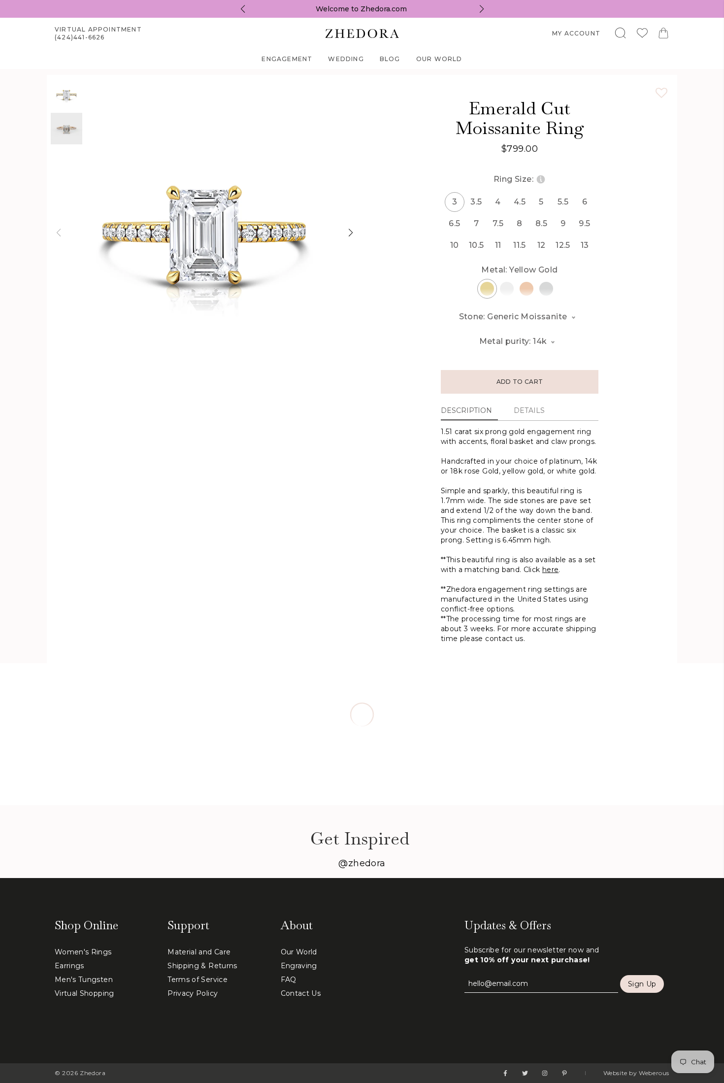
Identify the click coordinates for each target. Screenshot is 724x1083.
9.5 (584, 223)
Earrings (69, 965)
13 (585, 245)
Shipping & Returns (202, 965)
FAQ (288, 979)
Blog (390, 59)
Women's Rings (83, 952)
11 (498, 245)
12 (541, 245)
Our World (439, 59)
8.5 (541, 223)
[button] (58, 232)
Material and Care (198, 952)
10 (454, 245)
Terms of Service (197, 979)
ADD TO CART (519, 381)
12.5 (563, 245)
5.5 (563, 201)
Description (466, 410)
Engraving (299, 965)
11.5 (519, 245)
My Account (576, 33)
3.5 (476, 201)
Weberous (654, 1073)
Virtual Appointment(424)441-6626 (98, 33)
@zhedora (362, 863)
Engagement (287, 59)
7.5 (498, 223)
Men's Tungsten (84, 979)
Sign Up (642, 984)
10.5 (476, 245)
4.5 (520, 201)
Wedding (345, 59)
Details (529, 410)
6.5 (454, 223)
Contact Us (301, 993)
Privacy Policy (192, 993)
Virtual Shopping (84, 993)
